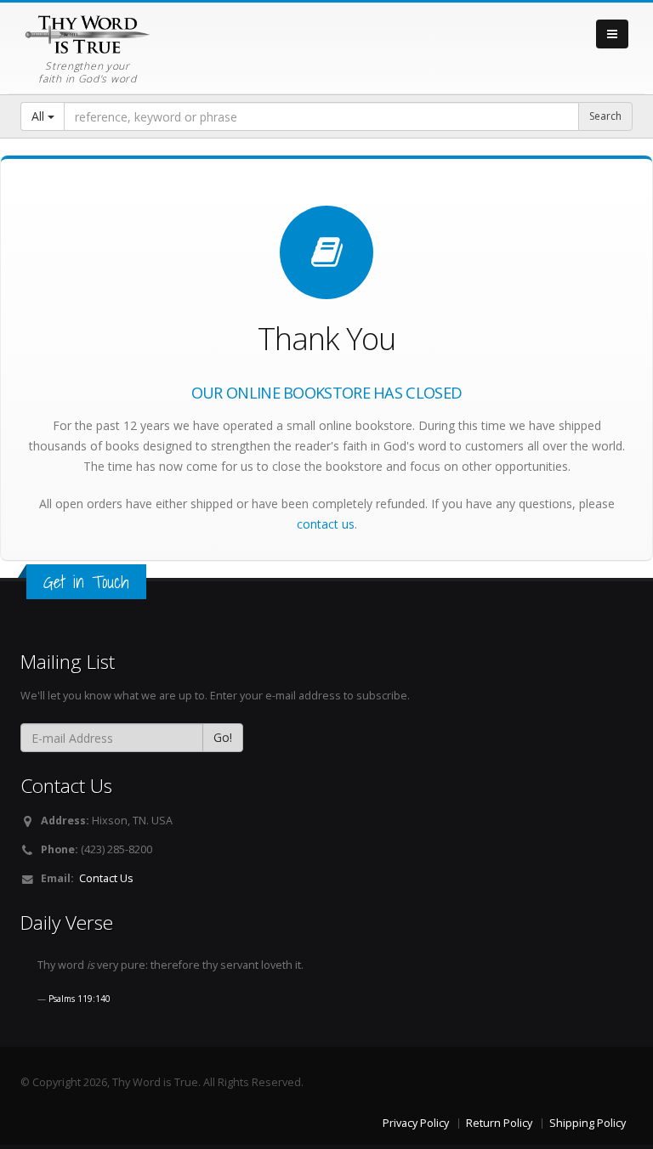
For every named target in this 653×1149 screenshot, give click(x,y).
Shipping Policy (587, 1123)
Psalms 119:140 (79, 999)
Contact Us (106, 878)
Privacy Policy (416, 1123)
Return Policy (499, 1123)
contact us (326, 524)
